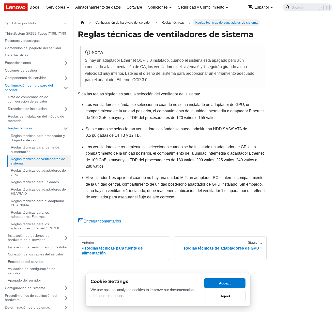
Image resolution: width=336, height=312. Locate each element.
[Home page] (82, 22)
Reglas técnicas (20, 128)
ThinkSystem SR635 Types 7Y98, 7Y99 (35, 33)
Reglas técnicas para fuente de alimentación (35, 150)
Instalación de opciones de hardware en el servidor (28, 238)
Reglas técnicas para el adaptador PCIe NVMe (37, 203)
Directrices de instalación (27, 109)
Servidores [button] (55, 7)
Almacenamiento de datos (98, 7)
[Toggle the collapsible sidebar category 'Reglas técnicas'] (66, 129)
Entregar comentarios (102, 221)
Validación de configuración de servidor (31, 271)
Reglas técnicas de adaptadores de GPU (38, 173)
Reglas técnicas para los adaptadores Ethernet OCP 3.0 (35, 226)
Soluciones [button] (158, 7)
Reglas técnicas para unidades (35, 182)
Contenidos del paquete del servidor (33, 48)
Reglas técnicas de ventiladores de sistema (38, 161)
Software (134, 7)
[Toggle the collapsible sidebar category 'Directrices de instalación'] (66, 109)
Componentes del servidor (25, 78)
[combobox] (12, 23)
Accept (225, 283)
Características (16, 55)
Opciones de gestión (21, 70)
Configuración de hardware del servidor (29, 88)
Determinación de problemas (27, 307)
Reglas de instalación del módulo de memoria (36, 119)
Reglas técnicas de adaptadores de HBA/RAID (38, 191)
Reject (225, 296)
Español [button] (261, 7)
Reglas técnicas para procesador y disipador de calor (38, 138)
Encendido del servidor (26, 262)
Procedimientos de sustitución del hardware (31, 298)
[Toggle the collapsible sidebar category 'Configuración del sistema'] (66, 288)
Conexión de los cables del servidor (35, 254)
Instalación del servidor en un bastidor (37, 247)
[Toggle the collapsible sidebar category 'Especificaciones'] (66, 63)
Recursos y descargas (22, 41)
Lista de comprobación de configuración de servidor (28, 99)
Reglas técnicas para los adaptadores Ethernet (30, 214)
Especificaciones (18, 63)
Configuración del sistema (25, 288)
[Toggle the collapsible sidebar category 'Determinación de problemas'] (66, 308)
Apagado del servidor (24, 280)
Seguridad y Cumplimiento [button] (201, 7)
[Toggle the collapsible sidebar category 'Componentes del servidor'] (66, 78)
